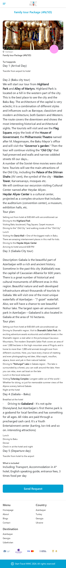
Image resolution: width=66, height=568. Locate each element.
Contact (6, 522)
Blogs (5, 518)
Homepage (8, 510)
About (6, 514)
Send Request (33, 488)
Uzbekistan (8, 542)
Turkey (39, 514)
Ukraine (39, 522)
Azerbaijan (41, 510)
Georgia (39, 518)
